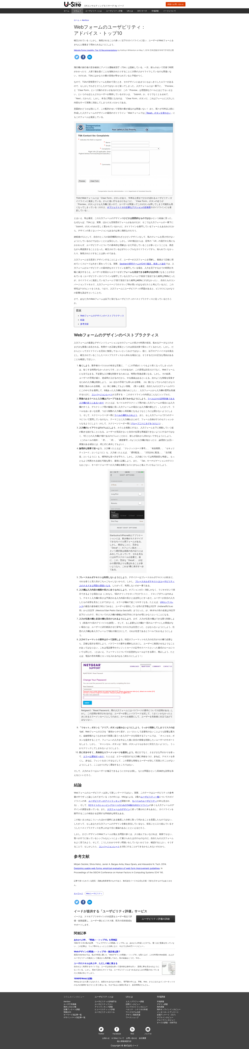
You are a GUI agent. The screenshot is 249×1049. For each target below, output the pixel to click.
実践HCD (67, 1012)
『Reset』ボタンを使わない (158, 113)
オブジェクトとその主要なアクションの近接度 (129, 207)
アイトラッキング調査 (104, 1007)
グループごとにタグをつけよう (145, 423)
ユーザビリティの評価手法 (105, 1001)
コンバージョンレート (102, 394)
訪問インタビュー (133, 1004)
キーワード (78, 893)
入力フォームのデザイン (118, 809)
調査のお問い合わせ (175, 4)
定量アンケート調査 (72, 1009)
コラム (77, 11)
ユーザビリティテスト (104, 1004)
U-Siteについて (118, 1038)
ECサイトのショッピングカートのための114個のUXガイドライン (118, 805)
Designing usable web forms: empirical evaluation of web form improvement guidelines (117, 868)
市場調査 (155, 11)
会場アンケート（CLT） (167, 1015)
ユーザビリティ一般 (150, 797)
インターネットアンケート (168, 1012)
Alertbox (67, 1001)
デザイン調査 (162, 1004)
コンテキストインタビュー (137, 1007)
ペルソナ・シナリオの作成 (137, 1009)
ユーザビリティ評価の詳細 (156, 918)
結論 (82, 319)
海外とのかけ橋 (70, 1007)
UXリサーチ (142, 11)
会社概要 (142, 1038)
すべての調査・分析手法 (167, 1023)
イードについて (169, 11)
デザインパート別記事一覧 (74, 1017)
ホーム (66, 11)
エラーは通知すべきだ (93, 756)
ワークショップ (132, 1017)
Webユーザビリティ (94, 893)
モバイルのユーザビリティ (144, 801)
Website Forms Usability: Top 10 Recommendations (95, 50)
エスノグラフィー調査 (135, 1001)
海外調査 (160, 1007)
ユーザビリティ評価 (114, 11)
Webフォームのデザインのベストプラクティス (102, 315)
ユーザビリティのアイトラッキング (105, 801)
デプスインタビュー (165, 1017)
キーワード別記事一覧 (73, 1015)
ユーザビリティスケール (105, 1012)
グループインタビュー (166, 1020)
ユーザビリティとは (93, 11)
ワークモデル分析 (133, 1012)
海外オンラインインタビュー (169, 1009)
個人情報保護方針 (124, 1041)
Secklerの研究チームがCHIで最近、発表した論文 (143, 263)
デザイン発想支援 (133, 1015)
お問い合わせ (131, 1038)
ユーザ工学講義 (70, 1004)
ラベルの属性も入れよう (125, 415)
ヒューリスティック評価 (105, 1009)
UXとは (130, 11)
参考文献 (84, 324)
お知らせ (106, 1038)
